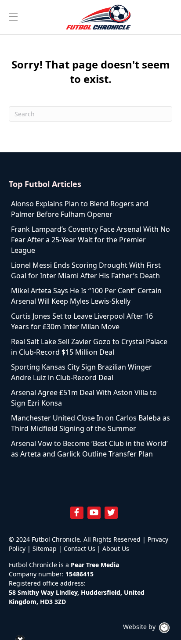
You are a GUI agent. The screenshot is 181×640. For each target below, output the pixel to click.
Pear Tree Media (95, 565)
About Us (115, 548)
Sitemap (45, 548)
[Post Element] (90, 208)
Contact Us (79, 548)
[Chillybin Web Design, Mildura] (164, 627)
